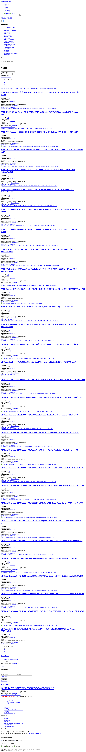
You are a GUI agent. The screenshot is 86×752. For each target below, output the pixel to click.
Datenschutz (7, 704)
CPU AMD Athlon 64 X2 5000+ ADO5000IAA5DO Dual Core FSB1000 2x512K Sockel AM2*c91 (42, 468)
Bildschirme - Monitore (10, 30)
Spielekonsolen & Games (10, 53)
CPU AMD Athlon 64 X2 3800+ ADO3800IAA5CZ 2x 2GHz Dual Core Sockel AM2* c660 (39, 415)
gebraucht (12, 101)
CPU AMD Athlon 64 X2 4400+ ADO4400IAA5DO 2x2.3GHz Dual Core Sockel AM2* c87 (39, 450)
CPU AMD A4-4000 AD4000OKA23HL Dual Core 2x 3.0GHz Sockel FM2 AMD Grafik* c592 (41, 344)
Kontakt (6, 708)
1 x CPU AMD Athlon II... (11, 659)
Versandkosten (15, 105)
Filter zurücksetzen (6, 77)
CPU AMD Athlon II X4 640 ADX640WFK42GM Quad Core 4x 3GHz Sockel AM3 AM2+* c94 (41, 541)
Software (6, 50)
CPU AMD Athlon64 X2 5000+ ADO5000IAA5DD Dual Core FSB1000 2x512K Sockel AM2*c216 (42, 594)
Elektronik (7, 32)
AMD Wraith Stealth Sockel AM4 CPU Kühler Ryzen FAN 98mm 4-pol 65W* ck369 (37, 307)
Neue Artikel (7, 54)
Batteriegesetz (7, 720)
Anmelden (4, 679)
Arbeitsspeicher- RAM (10, 27)
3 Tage (8, 98)
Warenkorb (5, 656)
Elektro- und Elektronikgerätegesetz (13, 723)
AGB (5, 705)
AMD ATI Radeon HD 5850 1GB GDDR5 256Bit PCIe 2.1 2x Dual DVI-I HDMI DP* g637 (39, 132)
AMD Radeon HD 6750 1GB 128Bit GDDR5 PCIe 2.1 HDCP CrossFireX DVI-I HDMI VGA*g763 (43, 289)
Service (6, 721)
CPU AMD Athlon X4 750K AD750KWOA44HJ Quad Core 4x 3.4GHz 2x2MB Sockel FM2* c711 (43, 558)
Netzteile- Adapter (9, 39)
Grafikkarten (7, 35)
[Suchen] (20, 15)
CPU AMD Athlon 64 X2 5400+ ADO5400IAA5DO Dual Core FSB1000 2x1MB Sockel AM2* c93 (42, 485)
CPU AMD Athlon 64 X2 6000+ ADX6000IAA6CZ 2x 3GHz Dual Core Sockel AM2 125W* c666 (42, 503)
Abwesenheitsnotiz (9, 726)
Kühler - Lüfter (8, 36)
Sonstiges (6, 51)
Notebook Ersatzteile (9, 42)
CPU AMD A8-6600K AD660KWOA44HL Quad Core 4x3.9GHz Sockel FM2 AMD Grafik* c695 (42, 397)
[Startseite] (6, 1)
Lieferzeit (6, 711)
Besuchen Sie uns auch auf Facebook (10, 695)
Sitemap (6, 718)
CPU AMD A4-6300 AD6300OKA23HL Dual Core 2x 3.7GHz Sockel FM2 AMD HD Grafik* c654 (43, 379)
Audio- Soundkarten (9, 29)
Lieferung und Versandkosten (12, 702)
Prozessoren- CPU (9, 48)
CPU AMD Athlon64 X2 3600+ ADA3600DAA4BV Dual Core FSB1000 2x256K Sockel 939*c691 (42, 576)
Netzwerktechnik (8, 41)
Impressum (7, 707)
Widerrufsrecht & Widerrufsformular (13, 710)
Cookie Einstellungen (9, 713)
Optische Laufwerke (9, 44)
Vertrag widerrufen (9, 701)
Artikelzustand (8, 724)
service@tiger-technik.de (34, 733)
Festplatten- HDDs (9, 33)
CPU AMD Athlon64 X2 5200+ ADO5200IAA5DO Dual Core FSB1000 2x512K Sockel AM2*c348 (42, 611)
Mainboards (7, 38)
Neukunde (4, 681)
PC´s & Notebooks (9, 47)
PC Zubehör (7, 45)
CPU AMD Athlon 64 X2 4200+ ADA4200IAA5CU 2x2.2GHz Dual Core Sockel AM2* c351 (40, 432)
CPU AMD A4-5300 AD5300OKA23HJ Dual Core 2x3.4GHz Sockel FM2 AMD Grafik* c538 (41, 362)
